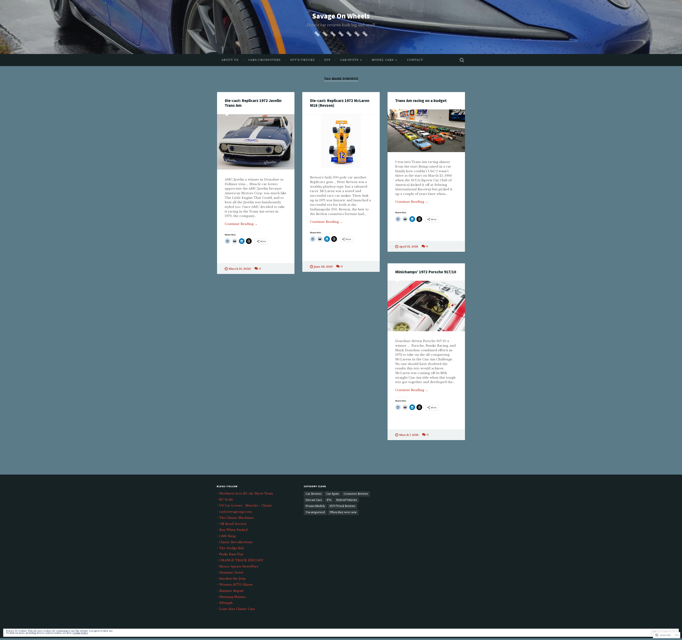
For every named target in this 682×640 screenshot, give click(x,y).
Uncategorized (315, 512)
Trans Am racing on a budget (421, 100)
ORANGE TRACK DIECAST (241, 560)
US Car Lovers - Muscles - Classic (245, 505)
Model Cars (383, 59)
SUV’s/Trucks (302, 59)
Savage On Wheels (341, 15)
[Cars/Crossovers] (325, 33)
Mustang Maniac (232, 597)
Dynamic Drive (231, 572)
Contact (415, 59)
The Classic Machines (236, 518)
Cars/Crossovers (264, 59)
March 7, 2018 (409, 435)
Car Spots (349, 59)
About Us (230, 59)
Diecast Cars (314, 500)
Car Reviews (313, 493)
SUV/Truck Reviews (342, 506)
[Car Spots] (349, 33)
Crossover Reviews (356, 493)
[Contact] (365, 33)
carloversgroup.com (235, 512)
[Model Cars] (357, 33)
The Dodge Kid (231, 548)
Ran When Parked (233, 530)
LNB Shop (227, 536)
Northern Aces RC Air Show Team (246, 493)
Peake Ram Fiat (231, 554)
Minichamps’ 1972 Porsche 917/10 (425, 271)
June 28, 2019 (323, 266)
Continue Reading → (241, 224)
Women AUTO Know (236, 585)
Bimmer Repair (231, 591)
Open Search (461, 60)
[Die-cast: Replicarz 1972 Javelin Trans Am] (255, 142)
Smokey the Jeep (232, 578)
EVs (327, 59)
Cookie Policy (80, 633)
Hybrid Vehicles (346, 500)
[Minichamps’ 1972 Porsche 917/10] (426, 306)
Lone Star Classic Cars (237, 609)
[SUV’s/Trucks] (333, 33)
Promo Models (315, 506)
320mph (225, 603)
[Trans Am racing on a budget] (426, 130)
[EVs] (341, 33)
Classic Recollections (236, 542)
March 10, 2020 (240, 268)
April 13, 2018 (408, 246)
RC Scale (226, 499)
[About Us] (317, 33)
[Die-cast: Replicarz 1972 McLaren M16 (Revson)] (341, 141)
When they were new (343, 512)
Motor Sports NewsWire (238, 566)
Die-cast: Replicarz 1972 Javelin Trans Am (253, 103)
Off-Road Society (233, 524)
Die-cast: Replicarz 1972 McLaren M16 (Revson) (339, 103)
